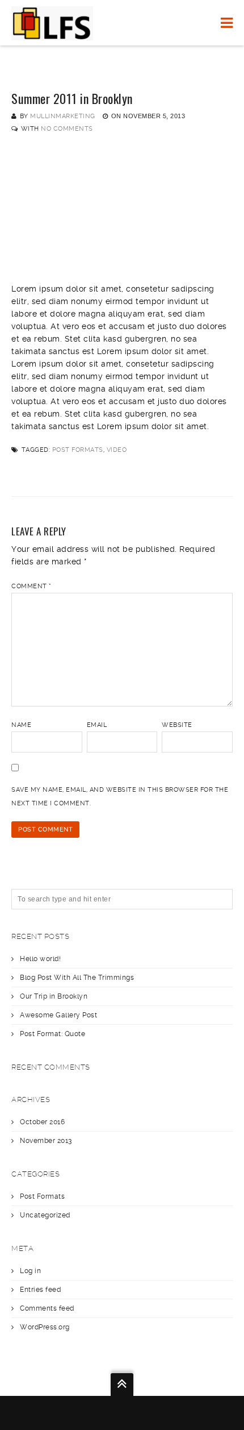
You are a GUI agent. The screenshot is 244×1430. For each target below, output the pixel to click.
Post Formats (77, 450)
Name (21, 725)
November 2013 (46, 1141)
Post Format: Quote (52, 1034)
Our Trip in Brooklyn (53, 996)
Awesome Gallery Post (58, 1015)
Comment (31, 586)
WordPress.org (45, 1327)
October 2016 (42, 1122)
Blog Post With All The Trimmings (77, 978)
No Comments (67, 128)
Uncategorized (45, 1215)
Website (177, 725)
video (117, 450)
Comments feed (47, 1308)
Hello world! (40, 959)
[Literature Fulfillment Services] (52, 22)
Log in (30, 1271)
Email (97, 725)
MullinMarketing (62, 116)
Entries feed (40, 1290)
